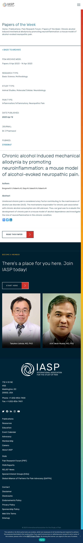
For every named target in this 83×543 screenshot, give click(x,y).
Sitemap (6, 518)
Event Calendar (9, 432)
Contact (6, 487)
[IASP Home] (9, 5)
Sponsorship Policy (10, 509)
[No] (80, 536)
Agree (42, 540)
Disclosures (7, 496)
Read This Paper (14, 234)
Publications (7, 419)
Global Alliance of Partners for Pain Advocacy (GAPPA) (27, 478)
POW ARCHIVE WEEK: (11, 59)
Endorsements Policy (11, 500)
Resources (7, 423)
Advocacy (6, 437)
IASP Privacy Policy (33, 536)
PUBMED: (6, 140)
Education (6, 428)
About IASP (7, 450)
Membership (7, 441)
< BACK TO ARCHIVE (11, 50)
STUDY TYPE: (8, 86)
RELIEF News (8, 470)
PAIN (4, 456)
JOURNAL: (7, 126)
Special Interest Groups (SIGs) (15, 474)
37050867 (7, 145)
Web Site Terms (9, 514)
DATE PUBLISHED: (10, 113)
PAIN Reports (8, 465)
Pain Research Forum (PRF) (14, 461)
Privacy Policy (8, 505)
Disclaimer (7, 492)
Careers (5, 445)
